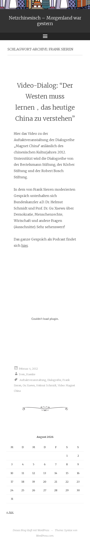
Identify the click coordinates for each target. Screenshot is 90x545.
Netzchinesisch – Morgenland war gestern (45, 20)
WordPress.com (44, 535)
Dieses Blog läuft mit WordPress (31, 530)
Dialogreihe (54, 379)
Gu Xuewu (29, 385)
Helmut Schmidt (46, 385)
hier (24, 245)
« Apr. (10, 512)
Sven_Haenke (27, 374)
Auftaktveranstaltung (32, 379)
